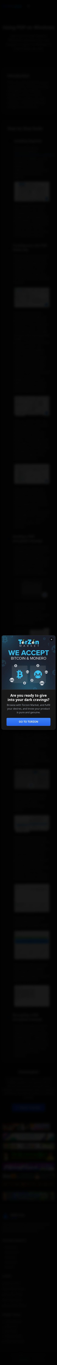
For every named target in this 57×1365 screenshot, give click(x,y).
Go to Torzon (28, 721)
